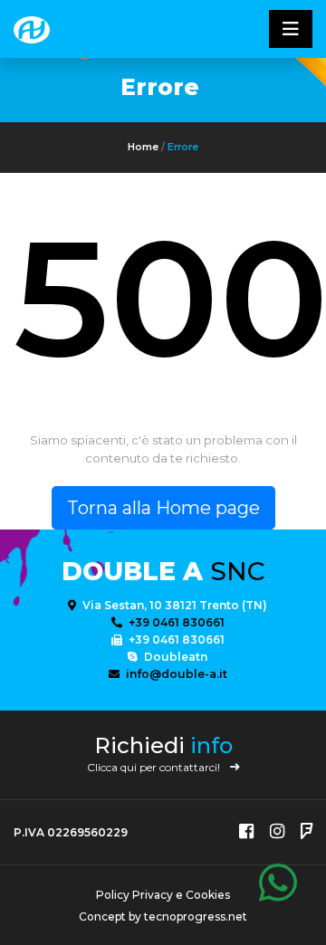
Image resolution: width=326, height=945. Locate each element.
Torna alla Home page (163, 508)
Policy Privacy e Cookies (163, 895)
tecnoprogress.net (195, 916)
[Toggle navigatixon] (290, 29)
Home (143, 147)
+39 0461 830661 (175, 622)
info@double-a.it (175, 674)
